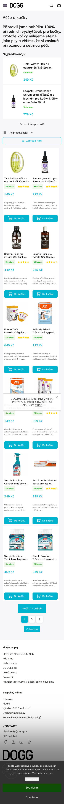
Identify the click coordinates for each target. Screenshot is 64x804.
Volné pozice (10, 672)
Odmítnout (32, 797)
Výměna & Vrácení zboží (16, 708)
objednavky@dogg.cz (15, 731)
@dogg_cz (29, 742)
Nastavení (32, 779)
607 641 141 (10, 736)
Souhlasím (32, 787)
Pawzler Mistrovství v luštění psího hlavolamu (28, 681)
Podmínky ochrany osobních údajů (22, 717)
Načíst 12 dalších (32, 608)
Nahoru (33, 629)
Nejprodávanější (18, 132)
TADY (38, 405)
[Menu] (5, 5)
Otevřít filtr (32, 140)
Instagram (13, 742)
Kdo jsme (8, 658)
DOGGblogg (10, 667)
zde (51, 773)
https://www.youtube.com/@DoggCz (21, 742)
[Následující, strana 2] (32, 619)
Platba (6, 703)
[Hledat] (51, 5)
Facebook (5, 742)
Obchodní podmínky (14, 712)
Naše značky (10, 663)
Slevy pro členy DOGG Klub (18, 654)
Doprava (7, 699)
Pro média (8, 677)
